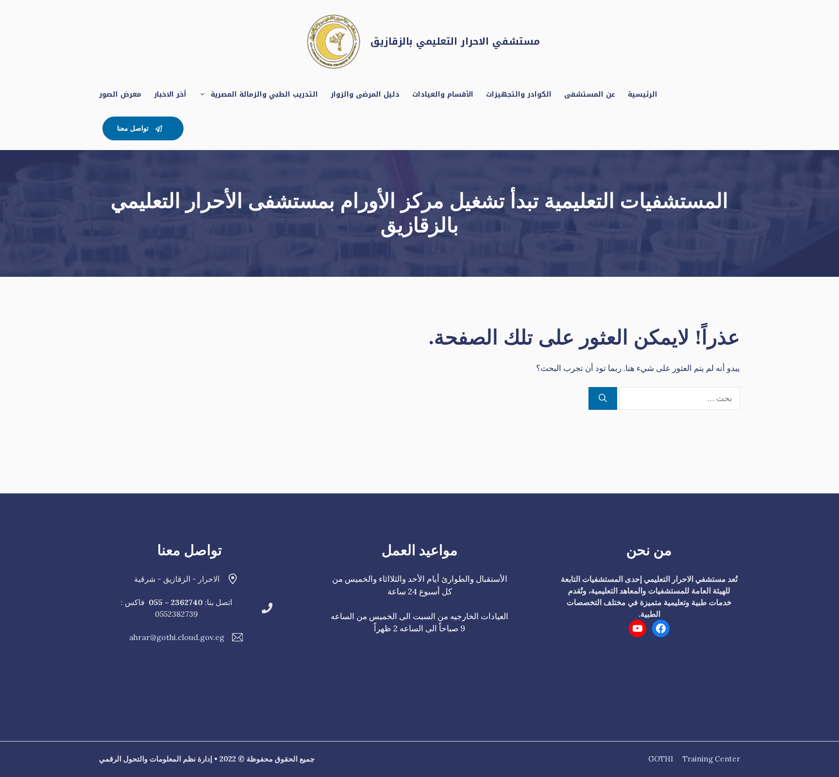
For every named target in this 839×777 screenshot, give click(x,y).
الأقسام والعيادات (442, 94)
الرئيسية (642, 94)
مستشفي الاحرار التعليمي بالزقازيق (455, 41)
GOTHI (660, 758)
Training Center (711, 758)
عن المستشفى (589, 94)
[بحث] (602, 398)
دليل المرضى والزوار (365, 94)
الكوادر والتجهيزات (519, 94)
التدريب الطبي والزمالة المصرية (264, 94)
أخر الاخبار (170, 94)
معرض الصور (120, 94)
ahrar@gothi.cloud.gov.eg (176, 637)
